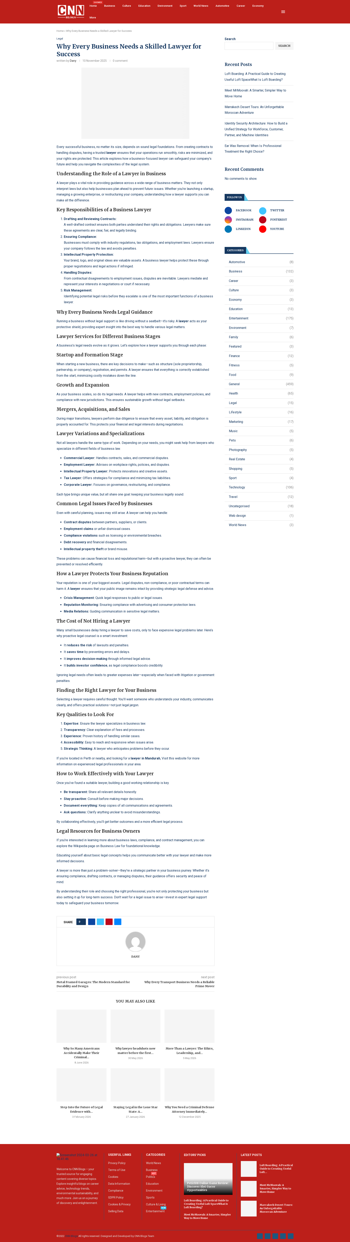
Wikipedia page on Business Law (96, 846)
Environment (165, 5)
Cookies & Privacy (119, 1204)
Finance (261, 356)
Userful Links (119, 1154)
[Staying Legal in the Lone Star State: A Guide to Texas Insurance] (136, 1085)
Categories (155, 1154)
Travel (261, 497)
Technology (261, 487)
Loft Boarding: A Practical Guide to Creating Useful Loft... (276, 1169)
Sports (150, 1197)
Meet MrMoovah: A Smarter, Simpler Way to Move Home (207, 1216)
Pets (261, 440)
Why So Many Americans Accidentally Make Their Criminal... (81, 1053)
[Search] (291, 12)
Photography (261, 450)
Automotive (222, 5)
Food (261, 375)
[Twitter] (267, 1236)
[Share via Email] (117, 922)
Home (93, 4)
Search (230, 39)
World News (201, 5)
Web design (261, 516)
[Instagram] (275, 1236)
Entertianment (155, 1211)
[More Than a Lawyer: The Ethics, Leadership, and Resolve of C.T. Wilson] (189, 1026)
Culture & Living (156, 1204)
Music (261, 431)
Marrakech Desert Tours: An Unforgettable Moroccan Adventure (276, 1208)
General (261, 384)
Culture (126, 5)
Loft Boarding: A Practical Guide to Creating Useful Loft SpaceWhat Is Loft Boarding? (206, 1204)
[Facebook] (260, 1236)
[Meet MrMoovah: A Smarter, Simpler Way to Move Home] (249, 1189)
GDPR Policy (116, 1197)
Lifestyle (261, 412)
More (93, 17)
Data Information (119, 1183)
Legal (261, 403)
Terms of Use (116, 1170)
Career (241, 5)
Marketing (261, 422)
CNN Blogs (71, 1236)
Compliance (115, 1190)
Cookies (113, 1176)
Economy (258, 5)
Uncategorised (261, 506)
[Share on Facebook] (91, 922)
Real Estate (261, 459)
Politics (150, 1176)
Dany (73, 60)
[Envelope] (290, 1236)
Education (144, 5)
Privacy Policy (117, 1163)
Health (261, 393)
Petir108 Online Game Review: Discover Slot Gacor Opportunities (207, 1186)
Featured (261, 346)
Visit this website (174, 758)
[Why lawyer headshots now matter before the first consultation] (136, 1026)
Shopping (261, 469)
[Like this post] (82, 922)
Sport (183, 5)
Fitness (261, 365)
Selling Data (115, 1211)
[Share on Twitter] (100, 922)
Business (109, 5)
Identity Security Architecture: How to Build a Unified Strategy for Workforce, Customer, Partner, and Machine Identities (256, 129)
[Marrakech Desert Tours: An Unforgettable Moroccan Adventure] (249, 1208)
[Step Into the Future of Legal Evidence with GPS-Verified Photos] (82, 1085)
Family (261, 337)
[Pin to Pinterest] (109, 922)
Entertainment (261, 318)
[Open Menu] (283, 12)
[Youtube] (283, 1236)
